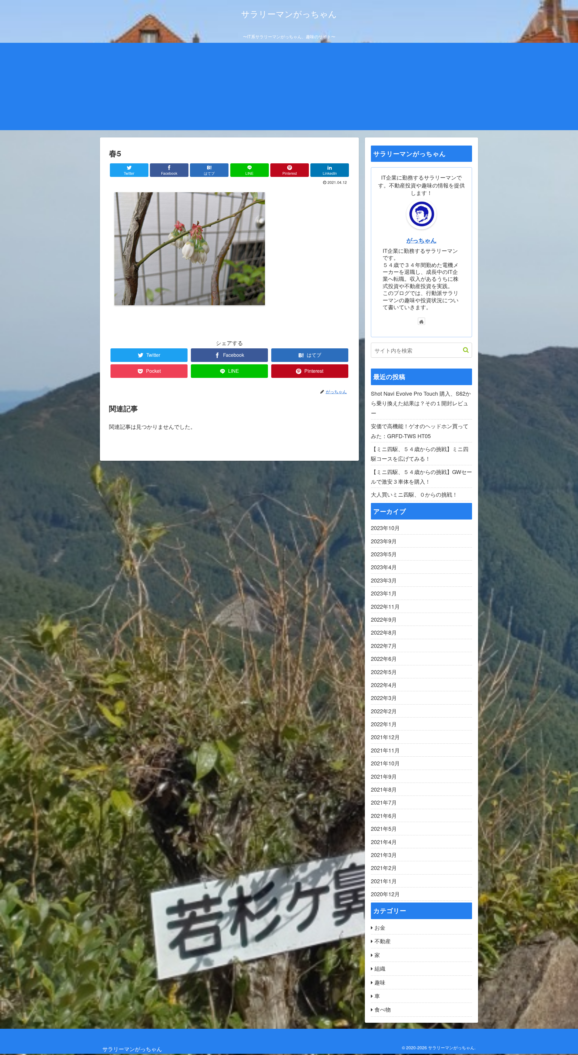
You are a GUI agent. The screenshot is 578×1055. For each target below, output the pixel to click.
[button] (463, 350)
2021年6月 (384, 815)
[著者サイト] (421, 321)
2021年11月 (385, 750)
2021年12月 (385, 737)
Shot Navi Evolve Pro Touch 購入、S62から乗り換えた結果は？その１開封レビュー (421, 403)
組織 (379, 968)
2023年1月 (384, 593)
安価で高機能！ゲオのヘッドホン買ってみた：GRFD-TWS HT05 (419, 430)
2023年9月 (384, 541)
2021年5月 (384, 828)
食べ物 (382, 1009)
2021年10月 (385, 763)
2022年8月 (384, 632)
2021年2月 (384, 867)
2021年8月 (384, 789)
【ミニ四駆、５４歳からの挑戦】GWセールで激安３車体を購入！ (421, 476)
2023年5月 (384, 554)
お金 (379, 927)
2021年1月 (384, 881)
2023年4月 (384, 567)
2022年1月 (384, 724)
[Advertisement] (289, 88)
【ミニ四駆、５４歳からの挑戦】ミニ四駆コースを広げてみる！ (419, 453)
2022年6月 (384, 658)
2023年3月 (384, 580)
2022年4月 (384, 685)
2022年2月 (384, 711)
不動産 (382, 941)
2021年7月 (384, 802)
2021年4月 (384, 842)
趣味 (379, 982)
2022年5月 (384, 672)
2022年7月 (384, 645)
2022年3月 (384, 698)
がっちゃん (421, 240)
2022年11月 (385, 606)
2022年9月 (384, 619)
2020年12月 (385, 894)
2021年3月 (384, 855)
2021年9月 (384, 776)
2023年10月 (385, 528)
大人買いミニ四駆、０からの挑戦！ (414, 494)
